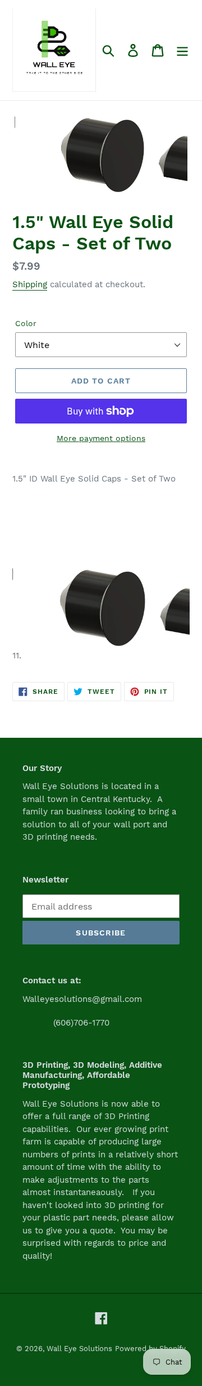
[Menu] (182, 50)
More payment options (101, 438)
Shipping (29, 284)
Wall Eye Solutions (79, 1348)
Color (25, 323)
